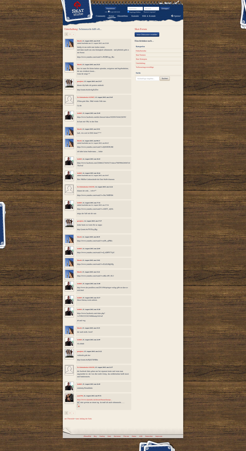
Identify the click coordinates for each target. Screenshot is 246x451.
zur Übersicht (69, 418)
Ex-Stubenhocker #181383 (85, 187)
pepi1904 (80, 396)
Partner (134, 436)
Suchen (165, 78)
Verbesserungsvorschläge (145, 67)
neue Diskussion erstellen (147, 34)
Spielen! (177, 16)
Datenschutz (149, 436)
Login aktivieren (115, 12)
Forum (111, 16)
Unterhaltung (71, 29)
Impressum (158, 436)
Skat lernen (117, 436)
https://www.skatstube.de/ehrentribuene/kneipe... (94, 399)
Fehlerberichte (141, 51)
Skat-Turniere (141, 55)
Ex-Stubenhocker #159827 (85, 97)
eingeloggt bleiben (135, 12)
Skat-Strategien (141, 59)
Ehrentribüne (122, 16)
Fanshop (102, 436)
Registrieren (110, 8)
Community (100, 16)
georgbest (80, 81)
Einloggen (165, 8)
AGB (140, 436)
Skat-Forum (141, 29)
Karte (109, 436)
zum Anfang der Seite (84, 418)
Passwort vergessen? (150, 12)
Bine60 (79, 41)
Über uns (126, 436)
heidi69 (79, 113)
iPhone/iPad (87, 436)
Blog (95, 436)
